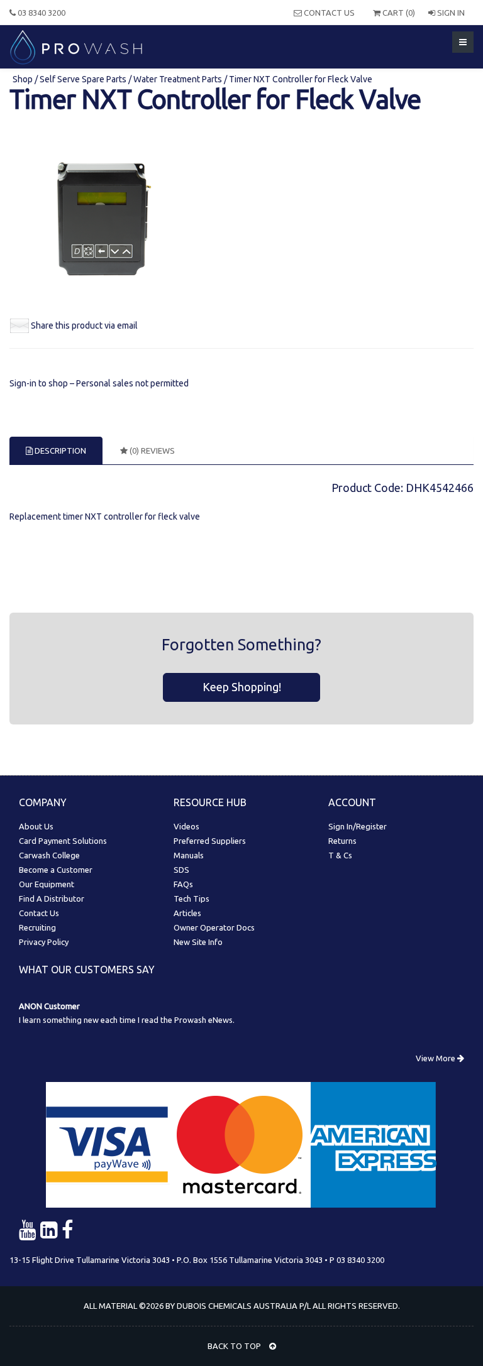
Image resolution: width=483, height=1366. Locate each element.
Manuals (189, 855)
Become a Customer (55, 869)
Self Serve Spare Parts (83, 79)
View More (436, 1058)
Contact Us (328, 12)
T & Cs (340, 855)
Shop (24, 79)
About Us (36, 826)
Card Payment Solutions (63, 840)
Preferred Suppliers (210, 840)
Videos (186, 826)
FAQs (183, 884)
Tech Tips (191, 898)
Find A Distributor (51, 898)
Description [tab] (59, 450)
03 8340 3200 (40, 12)
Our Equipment (46, 884)
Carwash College (49, 855)
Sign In (450, 12)
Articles (187, 913)
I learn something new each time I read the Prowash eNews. (127, 1019)
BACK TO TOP (235, 1345)
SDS (181, 869)
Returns (342, 840)
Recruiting (37, 927)
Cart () (397, 12)
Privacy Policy (44, 941)
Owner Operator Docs (214, 927)
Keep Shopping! (242, 686)
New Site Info (198, 941)
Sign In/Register (357, 826)
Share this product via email (84, 325)
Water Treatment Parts (177, 79)
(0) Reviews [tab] (151, 450)
